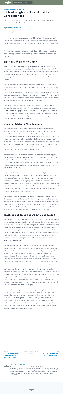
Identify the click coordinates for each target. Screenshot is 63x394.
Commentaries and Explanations (14, 9)
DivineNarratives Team (15, 27)
